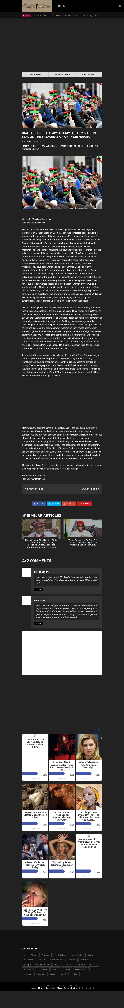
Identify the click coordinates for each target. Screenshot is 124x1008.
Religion (40, 974)
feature (67, 964)
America (45, 955)
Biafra (90, 955)
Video (74, 974)
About (41, 988)
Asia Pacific (77, 955)
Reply (38, 589)
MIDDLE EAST (30, 969)
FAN (56, 964)
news (55, 969)
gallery (93, 964)
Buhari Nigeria (56, 960)
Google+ (70, 504)
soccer (53, 974)
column (72, 960)
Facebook (40, 504)
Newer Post (36, 488)
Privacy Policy (70, 988)
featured (81, 964)
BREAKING (29, 960)
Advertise (50, 988)
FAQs (59, 988)
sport (63, 974)
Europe (27, 964)
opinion (27, 974)
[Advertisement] (62, 45)
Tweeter (55, 504)
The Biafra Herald (69, 985)
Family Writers (42, 964)
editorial (85, 960)
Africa (33, 955)
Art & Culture (61, 955)
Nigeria (66, 969)
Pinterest (85, 504)
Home (33, 988)
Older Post (89, 488)
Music (44, 969)
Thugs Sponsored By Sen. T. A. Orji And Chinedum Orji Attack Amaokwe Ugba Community (82, 542)
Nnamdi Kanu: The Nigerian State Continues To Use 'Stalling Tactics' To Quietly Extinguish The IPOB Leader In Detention (41, 544)
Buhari (42, 960)
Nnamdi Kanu (81, 969)
